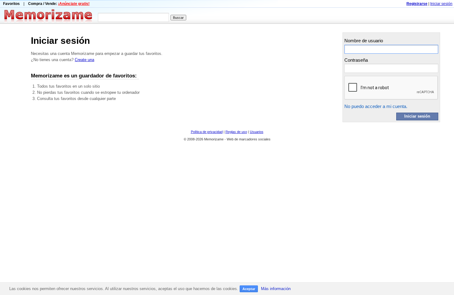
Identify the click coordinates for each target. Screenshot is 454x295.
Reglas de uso (236, 132)
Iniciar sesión (441, 4)
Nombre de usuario (363, 40)
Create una (84, 59)
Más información (276, 288)
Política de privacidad (207, 132)
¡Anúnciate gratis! (74, 4)
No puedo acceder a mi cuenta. (375, 106)
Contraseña (356, 60)
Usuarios (256, 132)
